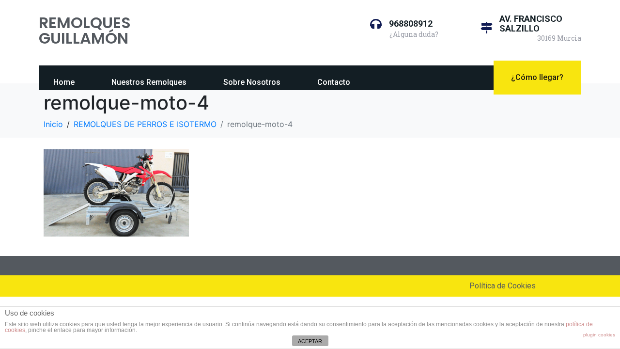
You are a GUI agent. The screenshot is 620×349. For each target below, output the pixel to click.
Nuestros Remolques (148, 82)
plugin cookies (599, 334)
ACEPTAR (310, 341)
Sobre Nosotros (251, 82)
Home (64, 82)
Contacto (333, 82)
